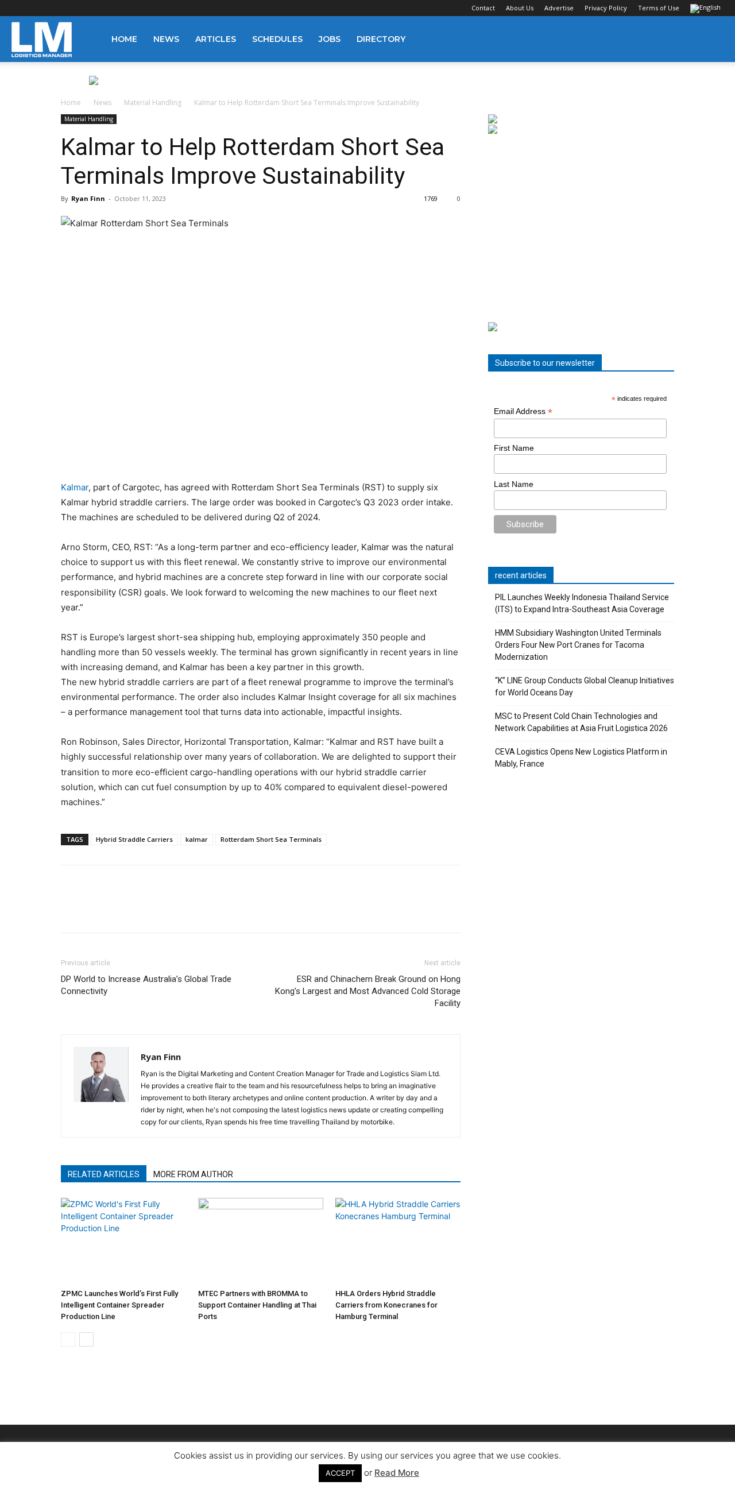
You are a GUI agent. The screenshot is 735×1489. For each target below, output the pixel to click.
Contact (483, 7)
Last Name (513, 484)
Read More (396, 1472)
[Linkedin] (58, 8)
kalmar (196, 839)
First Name (514, 447)
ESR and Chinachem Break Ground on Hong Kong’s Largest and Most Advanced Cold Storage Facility (368, 991)
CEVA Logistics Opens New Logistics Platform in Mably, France (581, 757)
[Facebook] (20, 8)
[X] (77, 8)
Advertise (559, 7)
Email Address (523, 411)
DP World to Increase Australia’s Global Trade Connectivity (146, 985)
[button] (710, 39)
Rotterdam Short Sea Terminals (271, 839)
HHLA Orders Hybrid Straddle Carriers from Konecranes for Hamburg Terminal (386, 1305)
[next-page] (86, 1339)
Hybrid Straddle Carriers (134, 839)
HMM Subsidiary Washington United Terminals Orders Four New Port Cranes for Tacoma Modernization (578, 645)
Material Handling (152, 102)
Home (124, 39)
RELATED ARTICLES (104, 1174)
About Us (519, 7)
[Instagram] (39, 8)
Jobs (330, 39)
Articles (215, 39)
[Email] (204, 909)
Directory (381, 39)
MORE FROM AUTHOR (193, 1174)
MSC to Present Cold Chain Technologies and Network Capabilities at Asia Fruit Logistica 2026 (581, 722)
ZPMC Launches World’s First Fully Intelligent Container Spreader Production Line (119, 1305)
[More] (231, 909)
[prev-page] (68, 1339)
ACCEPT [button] (340, 1473)
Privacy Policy (606, 7)
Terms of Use (658, 7)
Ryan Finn (88, 198)
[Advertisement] (581, 228)
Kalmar (74, 487)
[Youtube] (96, 8)
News (166, 39)
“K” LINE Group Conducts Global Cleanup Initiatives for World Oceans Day (584, 686)
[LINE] (125, 909)
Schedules (277, 39)
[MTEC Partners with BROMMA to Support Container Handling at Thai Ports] (260, 1241)
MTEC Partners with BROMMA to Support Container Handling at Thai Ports (257, 1305)
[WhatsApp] (151, 909)
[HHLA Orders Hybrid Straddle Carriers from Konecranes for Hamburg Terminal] (398, 1241)
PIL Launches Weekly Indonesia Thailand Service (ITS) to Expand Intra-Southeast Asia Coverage (582, 603)
